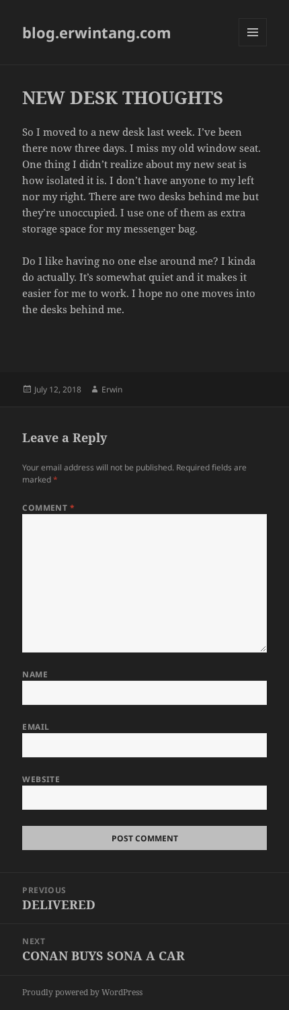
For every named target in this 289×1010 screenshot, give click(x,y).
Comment (48, 507)
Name (35, 674)
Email (35, 726)
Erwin (111, 389)
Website (41, 779)
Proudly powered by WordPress (82, 992)
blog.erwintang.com (96, 32)
